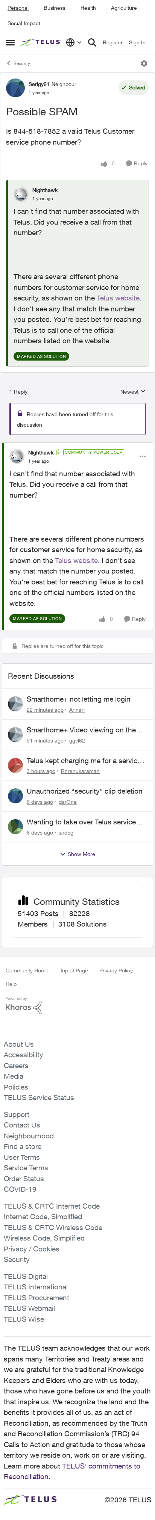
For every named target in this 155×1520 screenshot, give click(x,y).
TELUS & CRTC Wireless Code (53, 1227)
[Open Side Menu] (10, 42)
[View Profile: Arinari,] (15, 703)
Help (11, 984)
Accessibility (23, 1055)
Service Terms (26, 1168)
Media (13, 1076)
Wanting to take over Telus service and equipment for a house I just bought (81, 822)
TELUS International (36, 1287)
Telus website (118, 298)
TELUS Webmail (29, 1308)
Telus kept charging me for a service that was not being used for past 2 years (84, 760)
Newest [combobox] (133, 391)
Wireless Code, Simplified (44, 1238)
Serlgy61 (39, 84)
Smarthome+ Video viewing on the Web (81, 730)
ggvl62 (77, 740)
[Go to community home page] (41, 43)
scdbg (66, 832)
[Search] (92, 42)
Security (22, 63)
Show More (81, 854)
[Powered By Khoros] (77, 1005)
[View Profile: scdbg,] (15, 826)
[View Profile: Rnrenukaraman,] (15, 765)
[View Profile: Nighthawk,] (21, 194)
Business (54, 8)
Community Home (27, 970)
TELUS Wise (24, 1319)
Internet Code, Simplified (43, 1216)
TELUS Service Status (39, 1097)
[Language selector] (74, 42)
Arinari (77, 709)
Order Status (24, 1178)
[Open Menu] (144, 63)
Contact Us (22, 1125)
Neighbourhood (29, 1136)
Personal (18, 8)
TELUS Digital (26, 1276)
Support (16, 1114)
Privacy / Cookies (31, 1249)
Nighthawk (45, 190)
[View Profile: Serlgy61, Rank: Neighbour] (15, 87)
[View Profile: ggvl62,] (15, 734)
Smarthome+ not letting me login (79, 699)
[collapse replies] (77, 446)
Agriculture (124, 8)
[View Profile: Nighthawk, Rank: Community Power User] (16, 456)
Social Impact (24, 23)
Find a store (22, 1146)
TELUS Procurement (36, 1298)
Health (88, 8)
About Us (19, 1044)
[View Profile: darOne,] (15, 795)
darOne (68, 801)
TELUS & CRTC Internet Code (52, 1206)
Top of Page (74, 970)
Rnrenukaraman (80, 771)
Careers (16, 1065)
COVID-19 (20, 1189)
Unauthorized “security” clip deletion (85, 791)
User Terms (22, 1157)
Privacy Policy (116, 970)
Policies (16, 1087)
